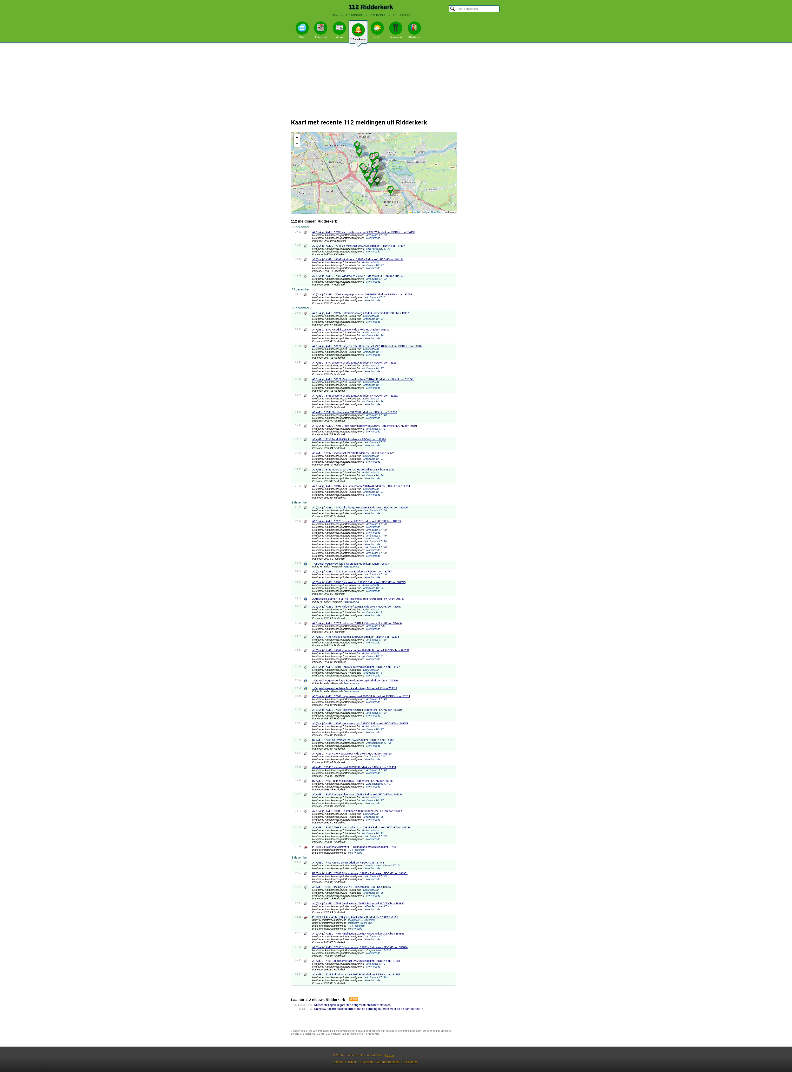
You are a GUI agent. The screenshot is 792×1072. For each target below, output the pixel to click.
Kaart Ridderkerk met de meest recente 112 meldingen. (373, 173)
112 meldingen (358, 39)
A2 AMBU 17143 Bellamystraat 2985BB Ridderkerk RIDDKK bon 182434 (354, 767)
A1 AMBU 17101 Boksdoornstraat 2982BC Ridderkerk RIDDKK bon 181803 (356, 960)
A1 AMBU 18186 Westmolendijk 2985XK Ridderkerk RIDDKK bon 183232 (355, 395)
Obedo (389, 1055)
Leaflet (416, 212)
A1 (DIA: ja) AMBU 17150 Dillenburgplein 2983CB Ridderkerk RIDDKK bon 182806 (360, 507)
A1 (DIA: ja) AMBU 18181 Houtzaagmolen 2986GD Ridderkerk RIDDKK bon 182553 (360, 650)
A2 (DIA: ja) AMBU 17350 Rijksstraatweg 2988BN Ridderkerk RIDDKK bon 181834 (360, 947)
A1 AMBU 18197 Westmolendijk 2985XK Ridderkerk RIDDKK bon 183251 (355, 362)
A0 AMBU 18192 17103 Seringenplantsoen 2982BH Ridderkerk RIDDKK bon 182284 (361, 827)
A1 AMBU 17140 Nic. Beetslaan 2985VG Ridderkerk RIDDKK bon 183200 (354, 412)
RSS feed (366, 1061)
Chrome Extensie (388, 1061)
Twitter (352, 1061)
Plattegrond (320, 37)
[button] (357, 144)
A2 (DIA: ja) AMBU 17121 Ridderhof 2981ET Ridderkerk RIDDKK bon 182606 (357, 623)
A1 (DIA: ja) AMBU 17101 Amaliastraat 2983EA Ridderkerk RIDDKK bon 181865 (358, 933)
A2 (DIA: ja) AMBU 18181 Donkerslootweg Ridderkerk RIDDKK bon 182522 (356, 666)
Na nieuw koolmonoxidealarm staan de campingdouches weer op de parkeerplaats (368, 1008)
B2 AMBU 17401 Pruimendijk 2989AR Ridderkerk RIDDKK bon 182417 (353, 780)
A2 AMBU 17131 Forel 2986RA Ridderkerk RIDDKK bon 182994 (349, 439)
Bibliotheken (414, 37)
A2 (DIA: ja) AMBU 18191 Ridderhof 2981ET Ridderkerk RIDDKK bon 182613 (357, 606)
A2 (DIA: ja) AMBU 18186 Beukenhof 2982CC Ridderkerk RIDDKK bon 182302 (357, 811)
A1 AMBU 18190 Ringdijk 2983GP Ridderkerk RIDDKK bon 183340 (350, 329)
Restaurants (396, 37)
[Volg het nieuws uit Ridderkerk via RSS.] (352, 1000)
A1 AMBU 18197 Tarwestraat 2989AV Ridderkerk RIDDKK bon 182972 (353, 453)
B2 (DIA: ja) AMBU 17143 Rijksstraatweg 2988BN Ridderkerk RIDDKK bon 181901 (360, 873)
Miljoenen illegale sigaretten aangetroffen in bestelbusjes (352, 1005)
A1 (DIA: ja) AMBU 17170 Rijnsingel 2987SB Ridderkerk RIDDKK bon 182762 (356, 521)
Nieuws (339, 37)
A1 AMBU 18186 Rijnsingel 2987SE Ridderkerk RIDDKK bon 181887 (351, 886)
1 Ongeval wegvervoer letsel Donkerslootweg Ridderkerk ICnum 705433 (354, 688)
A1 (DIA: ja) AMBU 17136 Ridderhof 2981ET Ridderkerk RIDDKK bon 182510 (357, 709)
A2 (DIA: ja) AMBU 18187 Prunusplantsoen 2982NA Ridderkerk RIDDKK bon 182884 (361, 486)
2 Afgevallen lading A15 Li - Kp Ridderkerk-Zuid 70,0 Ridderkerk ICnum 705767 (358, 598)
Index (335, 15)
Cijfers (302, 37)
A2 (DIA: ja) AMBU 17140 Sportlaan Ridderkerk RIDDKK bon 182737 (352, 571)
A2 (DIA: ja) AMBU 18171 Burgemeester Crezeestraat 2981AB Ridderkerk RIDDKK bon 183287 (367, 346)
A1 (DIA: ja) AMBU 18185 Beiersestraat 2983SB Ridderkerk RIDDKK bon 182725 (358, 582)
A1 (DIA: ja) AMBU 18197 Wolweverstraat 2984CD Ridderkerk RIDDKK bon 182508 (360, 723)
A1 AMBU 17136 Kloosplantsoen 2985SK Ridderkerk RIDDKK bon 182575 (355, 636)
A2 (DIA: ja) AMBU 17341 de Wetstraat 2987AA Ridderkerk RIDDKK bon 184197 (358, 245)
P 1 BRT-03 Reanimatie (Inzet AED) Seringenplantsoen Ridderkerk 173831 (355, 846)
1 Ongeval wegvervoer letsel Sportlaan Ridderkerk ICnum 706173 (350, 563)
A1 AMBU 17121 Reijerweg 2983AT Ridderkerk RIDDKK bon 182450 (351, 753)
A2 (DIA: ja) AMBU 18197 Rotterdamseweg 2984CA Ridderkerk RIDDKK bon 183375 (361, 313)
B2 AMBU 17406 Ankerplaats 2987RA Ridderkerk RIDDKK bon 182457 (353, 740)
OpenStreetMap (433, 212)
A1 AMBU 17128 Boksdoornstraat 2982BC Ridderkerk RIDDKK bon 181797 (356, 974)
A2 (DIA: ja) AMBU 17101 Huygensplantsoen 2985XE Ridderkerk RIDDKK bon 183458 (362, 294)
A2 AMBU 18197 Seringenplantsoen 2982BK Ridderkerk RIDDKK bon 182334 (357, 794)
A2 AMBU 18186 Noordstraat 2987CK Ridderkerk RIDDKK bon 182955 (353, 469)
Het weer (377, 37)
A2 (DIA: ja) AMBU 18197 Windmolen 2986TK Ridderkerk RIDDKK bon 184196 (357, 259)
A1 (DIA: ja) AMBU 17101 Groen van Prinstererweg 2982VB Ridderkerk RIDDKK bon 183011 (365, 425)
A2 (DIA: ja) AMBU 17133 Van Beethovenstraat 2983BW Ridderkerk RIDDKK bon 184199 (363, 232)
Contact (338, 1061)
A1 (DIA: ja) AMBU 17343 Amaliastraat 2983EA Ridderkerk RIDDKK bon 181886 (358, 903)
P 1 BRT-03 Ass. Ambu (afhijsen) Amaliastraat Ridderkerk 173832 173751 (355, 917)
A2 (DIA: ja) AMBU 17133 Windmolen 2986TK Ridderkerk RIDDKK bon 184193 (357, 275)
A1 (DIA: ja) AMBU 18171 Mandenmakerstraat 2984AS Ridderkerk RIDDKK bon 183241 (363, 379)
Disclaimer (410, 1061)
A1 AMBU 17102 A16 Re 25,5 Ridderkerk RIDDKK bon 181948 (348, 862)
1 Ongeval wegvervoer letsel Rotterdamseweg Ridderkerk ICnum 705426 (355, 680)
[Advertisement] (396, 78)
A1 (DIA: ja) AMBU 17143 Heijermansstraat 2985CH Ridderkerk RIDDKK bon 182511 (361, 696)
